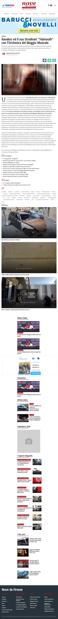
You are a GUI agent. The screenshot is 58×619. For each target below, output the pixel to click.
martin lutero (19, 199)
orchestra (17, 191)
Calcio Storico (19, 597)
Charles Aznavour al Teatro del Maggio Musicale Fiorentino (19, 170)
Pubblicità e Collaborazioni (47, 604)
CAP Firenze (32, 607)
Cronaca (6, 13)
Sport (21, 13)
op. (4, 197)
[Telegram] (54, 60)
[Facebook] (49, 5)
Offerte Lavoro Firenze (35, 597)
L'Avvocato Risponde (20, 602)
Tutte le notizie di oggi (7, 609)
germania (27, 199)
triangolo (14, 197)
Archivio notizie (5, 612)
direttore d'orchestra (46, 195)
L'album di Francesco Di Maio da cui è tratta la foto (17, 185)
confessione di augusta (8, 199)
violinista (29, 195)
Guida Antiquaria (20, 609)
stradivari (4, 191)
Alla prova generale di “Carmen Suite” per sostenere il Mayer (19, 160)
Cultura (28, 13)
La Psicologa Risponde (21, 604)
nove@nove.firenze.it (49, 611)
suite (54, 195)
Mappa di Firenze (34, 601)
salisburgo (22, 195)
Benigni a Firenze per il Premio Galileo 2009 (14, 172)
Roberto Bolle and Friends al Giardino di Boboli (15, 176)
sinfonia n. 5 (43, 197)
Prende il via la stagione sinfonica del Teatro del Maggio (18, 164)
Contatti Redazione (48, 599)
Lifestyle (35, 13)
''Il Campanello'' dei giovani (10, 159)
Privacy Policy (47, 607)
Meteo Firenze (33, 603)
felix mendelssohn (52, 197)
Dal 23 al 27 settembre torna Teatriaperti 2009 (15, 174)
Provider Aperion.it (48, 601)
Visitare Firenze (33, 599)
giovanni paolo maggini (15, 193)
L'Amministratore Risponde (20, 599)
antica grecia (36, 195)
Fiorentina (52, 13)
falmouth (10, 191)
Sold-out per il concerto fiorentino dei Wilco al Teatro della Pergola (21, 168)
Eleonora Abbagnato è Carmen (11, 162)
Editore (46, 597)
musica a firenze (25, 191)
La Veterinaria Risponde (21, 607)
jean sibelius (27, 197)
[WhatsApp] (49, 60)
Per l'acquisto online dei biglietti (11, 183)
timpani (20, 197)
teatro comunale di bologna (42, 199)
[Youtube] (51, 5)
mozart (38, 191)
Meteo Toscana (33, 605)
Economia (14, 13)
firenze (52, 199)
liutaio (53, 191)
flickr (3, 201)
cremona (5, 193)
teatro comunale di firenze (29, 193)
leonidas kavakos (46, 191)
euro (33, 199)
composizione (35, 197)
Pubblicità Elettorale (49, 609)
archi (8, 197)
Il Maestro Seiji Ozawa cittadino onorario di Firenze (17, 166)
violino (32, 191)
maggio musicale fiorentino (43, 193)
